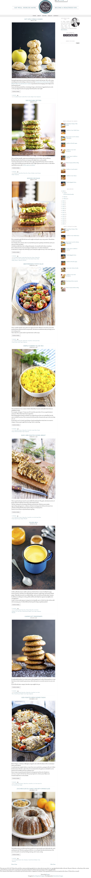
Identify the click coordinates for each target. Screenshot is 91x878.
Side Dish (17, 431)
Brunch (19, 96)
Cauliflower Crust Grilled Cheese (72, 130)
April (65, 192)
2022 (63, 203)
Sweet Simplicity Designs (38, 876)
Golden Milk (33, 522)
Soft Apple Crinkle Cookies (33, 19)
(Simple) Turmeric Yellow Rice (33, 346)
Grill (33, 340)
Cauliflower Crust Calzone (71, 175)
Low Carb (18, 258)
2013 (63, 220)
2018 (63, 210)
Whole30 (24, 260)
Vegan (21, 342)
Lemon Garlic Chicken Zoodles (72, 268)
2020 (63, 206)
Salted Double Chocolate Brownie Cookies (21, 83)
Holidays (33, 173)
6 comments (14, 858)
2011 (63, 224)
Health (50, 15)
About (39, 15)
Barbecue (16, 340)
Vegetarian (39, 96)
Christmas (26, 859)
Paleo (24, 258)
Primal (29, 258)
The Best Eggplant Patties (71, 182)
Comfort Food (24, 96)
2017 (63, 212)
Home (34, 15)
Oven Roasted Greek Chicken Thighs (33, 697)
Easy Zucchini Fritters (33, 100)
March (65, 196)
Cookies (29, 96)
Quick (32, 258)
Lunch (36, 173)
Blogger (48, 874)
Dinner (29, 173)
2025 (63, 191)
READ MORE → (64, 29)
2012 (63, 222)
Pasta (27, 258)
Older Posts (52, 864)
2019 (63, 208)
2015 (63, 216)
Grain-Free (14, 258)
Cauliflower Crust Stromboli (71, 169)
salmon (33, 165)
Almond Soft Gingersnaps (33, 616)
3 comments (14, 171)
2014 (63, 218)
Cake (22, 859)
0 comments (14, 428)
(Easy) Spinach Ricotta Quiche (72, 281)
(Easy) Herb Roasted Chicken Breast (33, 435)
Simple (32, 96)
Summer (16, 260)
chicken (24, 165)
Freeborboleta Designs (58, 876)
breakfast (16, 96)
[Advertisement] (70, 63)
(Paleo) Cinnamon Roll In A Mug (72, 162)
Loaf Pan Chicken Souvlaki (68, 194)
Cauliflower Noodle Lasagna (71, 143)
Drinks (27, 609)
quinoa (28, 165)
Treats (35, 96)
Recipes (44, 15)
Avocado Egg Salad (33, 178)
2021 (63, 204)
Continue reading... (16, 91)
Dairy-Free (25, 173)
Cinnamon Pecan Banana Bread (42, 82)
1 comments (14, 95)
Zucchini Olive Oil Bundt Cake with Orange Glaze (33, 789)
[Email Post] (17, 95)
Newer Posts (14, 864)
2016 (63, 214)
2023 (63, 201)
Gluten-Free (37, 257)
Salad (38, 258)
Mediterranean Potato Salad (33, 264)
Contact (55, 15)
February (65, 198)
